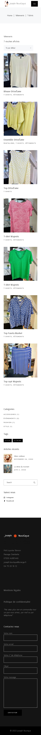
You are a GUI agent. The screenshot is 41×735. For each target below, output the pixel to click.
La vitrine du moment (21, 466)
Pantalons (9, 143)
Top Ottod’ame (11, 188)
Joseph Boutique (24, 730)
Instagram (10, 497)
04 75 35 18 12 (10, 566)
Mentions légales (12, 590)
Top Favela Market (13, 333)
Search (34, 482)
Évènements (10, 418)
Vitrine (17, 440)
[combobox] (18, 48)
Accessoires (10, 414)
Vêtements (18, 95)
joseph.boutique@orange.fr (15, 562)
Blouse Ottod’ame (12, 91)
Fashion (8, 422)
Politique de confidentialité (17, 601)
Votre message (10, 677)
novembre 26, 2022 (23, 459)
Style (6, 426)
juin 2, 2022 (20, 470)
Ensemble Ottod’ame (14, 139)
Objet (6, 666)
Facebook (10, 501)
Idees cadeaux (19, 456)
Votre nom (8, 633)
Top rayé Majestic (12, 381)
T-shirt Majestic (11, 236)
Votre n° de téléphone (13, 655)
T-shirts (8, 95)
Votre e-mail (8, 644)
